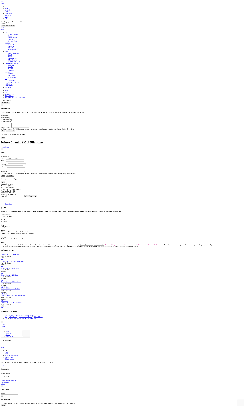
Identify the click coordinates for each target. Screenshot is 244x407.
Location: (4, 164)
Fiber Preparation (13, 48)
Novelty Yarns (12, 41)
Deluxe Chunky (30, 315)
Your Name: (5, 115)
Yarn (6, 32)
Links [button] (2, 347)
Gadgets (10, 68)
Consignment (12, 49)
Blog (6, 17)
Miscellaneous (12, 60)
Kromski (11, 44)
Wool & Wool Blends (25, 317)
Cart (6, 18)
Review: (4, 172)
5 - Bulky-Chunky (20, 318)
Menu (8, 25)
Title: (3, 166)
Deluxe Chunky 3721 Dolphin (10, 254)
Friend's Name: (6, 119)
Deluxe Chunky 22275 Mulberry (11, 282)
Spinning (7, 43)
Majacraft (11, 46)
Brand (10, 36)
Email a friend (5, 102)
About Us (7, 10)
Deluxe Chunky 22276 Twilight (10, 289)
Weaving (11, 70)
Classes (7, 11)
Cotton (10, 56)
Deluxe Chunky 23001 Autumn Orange (13, 295)
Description (8, 204)
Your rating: (5, 156)
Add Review (10, 175)
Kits (6, 79)
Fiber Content (12, 37)
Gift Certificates (9, 86)
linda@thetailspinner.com (8, 380)
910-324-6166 (5, 382)
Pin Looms (11, 75)
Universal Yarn (18, 315)
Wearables (11, 80)
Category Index (9, 359)
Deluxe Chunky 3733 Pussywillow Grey (13, 261)
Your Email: (5, 117)
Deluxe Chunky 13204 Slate (9, 275)
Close (3, 131)
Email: (3, 162)
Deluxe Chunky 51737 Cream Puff (11, 302)
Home (6, 8)
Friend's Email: (6, 121)
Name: (3, 160)
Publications (8, 84)
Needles (10, 67)
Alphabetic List (13, 34)
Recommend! (10, 131)
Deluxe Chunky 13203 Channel (10, 268)
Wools (10, 55)
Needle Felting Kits (14, 61)
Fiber (6, 51)
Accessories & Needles (11, 63)
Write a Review (5, 147)
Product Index (9, 357)
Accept (3, 405)
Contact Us (8, 15)
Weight (10, 39)
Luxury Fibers (12, 58)
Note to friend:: (6, 127)
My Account (8, 13)
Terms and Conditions (11, 355)
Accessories (12, 77)
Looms (10, 73)
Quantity (3, 196)
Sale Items (8, 87)
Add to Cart (33, 196)
